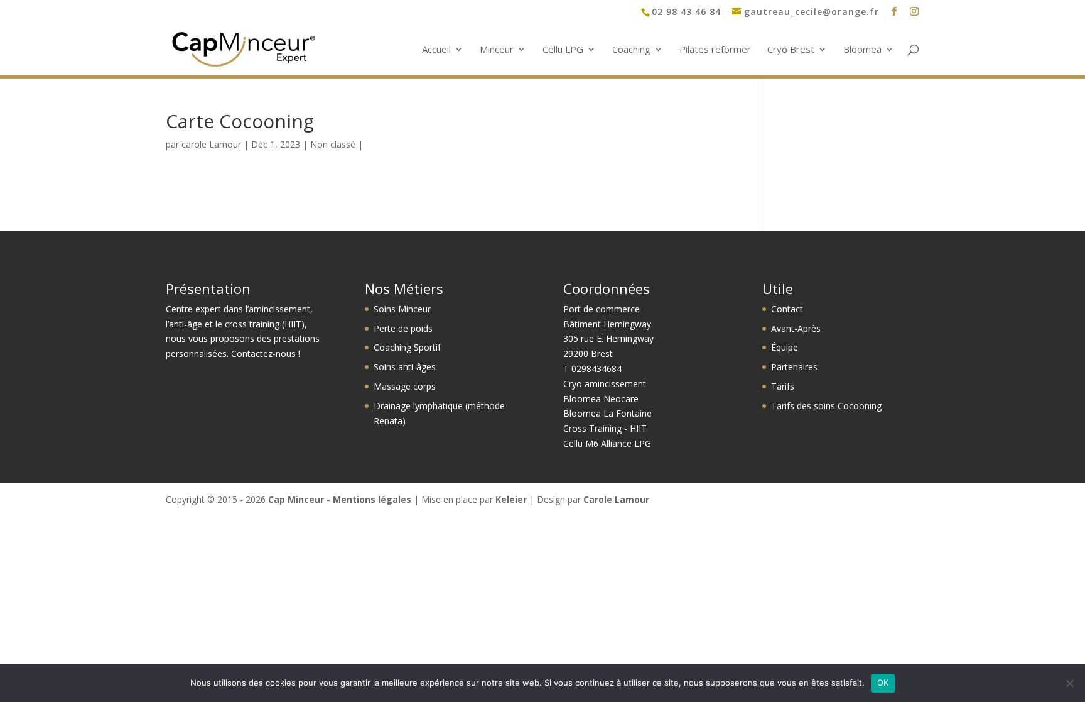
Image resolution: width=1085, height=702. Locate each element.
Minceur (497, 50)
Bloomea (862, 50)
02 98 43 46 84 (686, 12)
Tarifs (782, 386)
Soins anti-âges (405, 367)
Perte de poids (403, 328)
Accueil (436, 50)
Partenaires (794, 367)
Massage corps (405, 386)
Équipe (784, 347)
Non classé (332, 144)
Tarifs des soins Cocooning (826, 406)
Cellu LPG (562, 50)
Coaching (631, 50)
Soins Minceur (402, 309)
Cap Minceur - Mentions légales (339, 499)
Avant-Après (796, 328)
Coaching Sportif (407, 347)
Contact (787, 309)
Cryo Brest (790, 50)
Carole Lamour (616, 499)
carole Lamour (211, 144)
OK (883, 682)
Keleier (511, 499)
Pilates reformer (715, 50)
